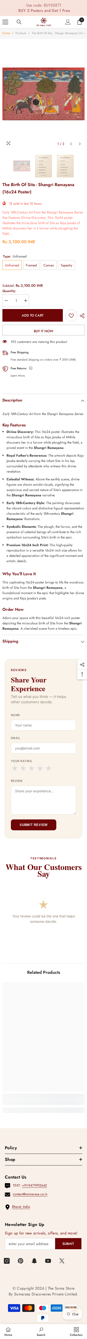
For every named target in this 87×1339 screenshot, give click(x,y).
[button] (71, 144)
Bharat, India (21, 1206)
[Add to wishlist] (71, 316)
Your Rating (21, 761)
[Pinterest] (20, 1261)
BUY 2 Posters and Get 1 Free (44, 10)
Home (6, 33)
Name (15, 715)
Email (15, 738)
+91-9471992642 (34, 1185)
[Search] (19, 22)
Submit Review (34, 825)
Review (17, 781)
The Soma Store (61, 1288)
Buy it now (43, 331)
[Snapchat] (34, 1261)
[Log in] (68, 22)
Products (20, 33)
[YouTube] (48, 1261)
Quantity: (9, 290)
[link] (43, 1102)
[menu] (5, 22)
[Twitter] (62, 1261)
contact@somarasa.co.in (30, 1194)
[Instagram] (7, 1261)
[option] (43, 94)
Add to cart (33, 315)
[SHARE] (81, 316)
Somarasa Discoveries (33, 1294)
